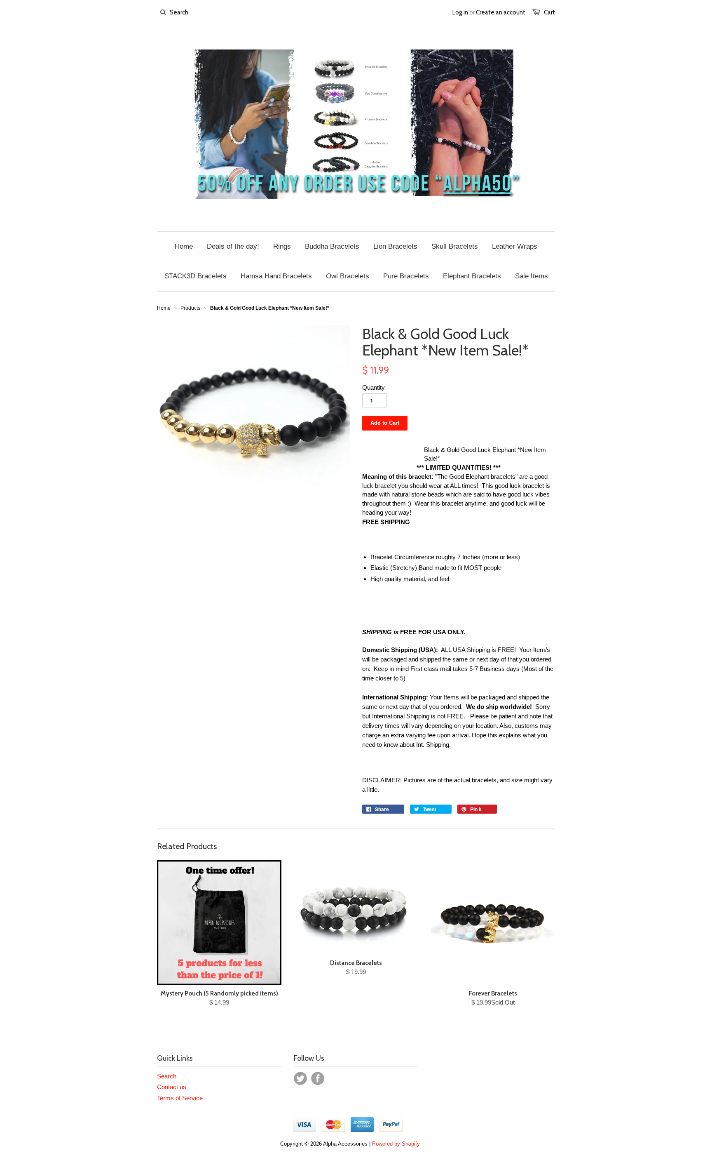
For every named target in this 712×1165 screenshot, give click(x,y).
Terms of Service (180, 1097)
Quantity (373, 387)
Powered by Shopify (396, 1144)
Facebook (317, 1078)
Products (190, 308)
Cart (549, 12)
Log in (460, 12)
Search (166, 1076)
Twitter (300, 1078)
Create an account (500, 12)
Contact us (171, 1086)
